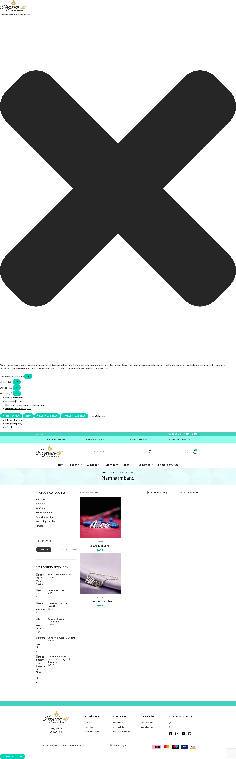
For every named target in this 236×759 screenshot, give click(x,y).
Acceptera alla (11, 416)
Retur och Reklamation (123, 731)
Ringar (126, 464)
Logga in (176, 434)
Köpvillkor (10, 427)
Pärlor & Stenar (44, 512)
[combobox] (190, 492)
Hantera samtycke (12, 756)
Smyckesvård (147, 722)
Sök (149, 452)
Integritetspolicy (13, 420)
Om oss (88, 722)
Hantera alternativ (14, 397)
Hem (60, 464)
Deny (28, 416)
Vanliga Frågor (119, 727)
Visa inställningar (47, 416)
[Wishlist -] (186, 452)
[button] (118, 189)
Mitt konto (191, 434)
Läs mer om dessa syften (18, 408)
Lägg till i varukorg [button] (101, 611)
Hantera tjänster (13, 401)
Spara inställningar (74, 416)
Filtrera (43, 549)
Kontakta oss (43, 434)
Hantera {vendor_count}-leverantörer (25, 404)
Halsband (74, 464)
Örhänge (110, 464)
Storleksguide (147, 727)
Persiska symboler (45, 517)
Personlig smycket (168, 464)
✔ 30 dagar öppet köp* (97, 439)
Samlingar (144, 464)
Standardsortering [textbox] (190, 492)
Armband (92, 464)
